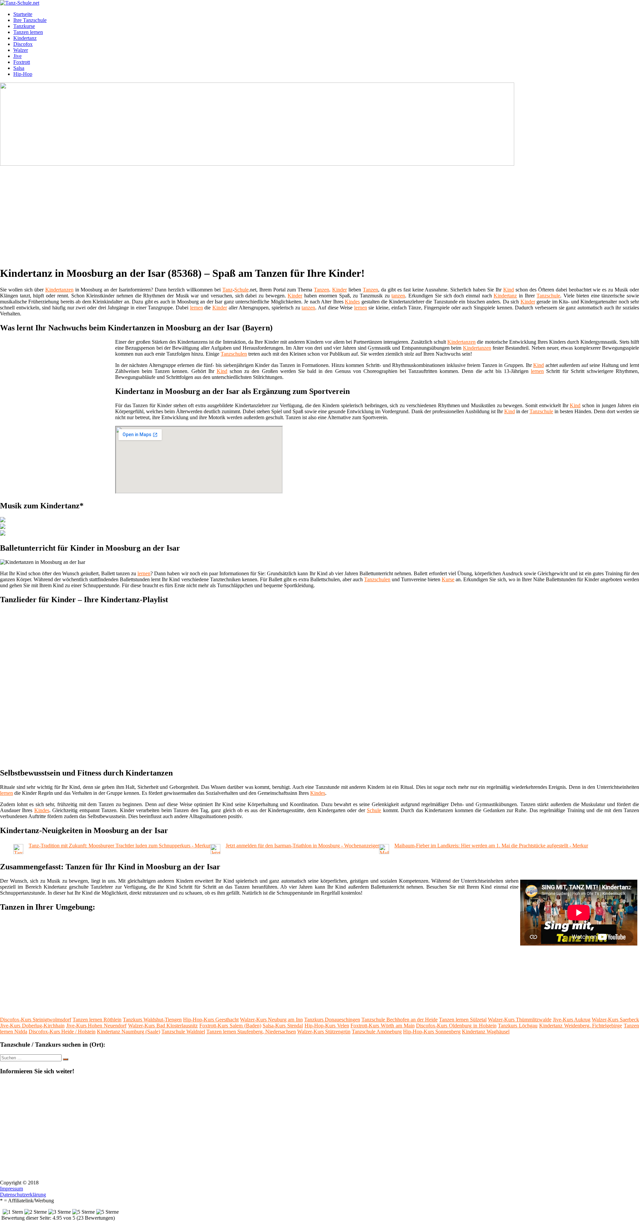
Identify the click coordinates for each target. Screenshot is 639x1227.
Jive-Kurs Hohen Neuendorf (96, 1025)
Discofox (23, 44)
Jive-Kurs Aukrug (571, 1019)
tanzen (398, 295)
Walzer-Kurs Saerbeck (615, 1019)
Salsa (18, 68)
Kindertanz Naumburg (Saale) (128, 1031)
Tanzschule (548, 295)
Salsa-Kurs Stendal (283, 1025)
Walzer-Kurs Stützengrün (323, 1031)
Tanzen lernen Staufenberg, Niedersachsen (251, 1031)
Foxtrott (21, 62)
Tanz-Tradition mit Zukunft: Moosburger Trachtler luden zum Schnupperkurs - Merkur (119, 845)
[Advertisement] (204, 213)
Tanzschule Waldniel (183, 1031)
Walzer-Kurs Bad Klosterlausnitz (163, 1025)
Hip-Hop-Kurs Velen (327, 1025)
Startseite (22, 14)
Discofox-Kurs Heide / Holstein (62, 1031)
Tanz (227, 289)
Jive (17, 56)
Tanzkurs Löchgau (517, 1025)
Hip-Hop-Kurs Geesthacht (211, 1019)
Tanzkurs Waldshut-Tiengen (152, 1019)
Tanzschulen (234, 354)
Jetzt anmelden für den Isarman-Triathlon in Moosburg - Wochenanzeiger (302, 845)
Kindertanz (25, 38)
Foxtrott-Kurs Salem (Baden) (230, 1025)
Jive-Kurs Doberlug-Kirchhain (32, 1025)
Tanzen (321, 289)
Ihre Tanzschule (30, 20)
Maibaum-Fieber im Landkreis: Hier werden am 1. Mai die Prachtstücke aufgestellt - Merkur (491, 845)
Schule (241, 289)
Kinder (339, 289)
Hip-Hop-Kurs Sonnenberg (432, 1031)
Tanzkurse (24, 26)
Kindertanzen (59, 289)
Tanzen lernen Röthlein (97, 1019)
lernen (196, 307)
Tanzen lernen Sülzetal (463, 1019)
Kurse (448, 579)
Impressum (11, 1188)
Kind (508, 289)
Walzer (20, 50)
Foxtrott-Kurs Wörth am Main (382, 1025)
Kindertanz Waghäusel (486, 1031)
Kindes (352, 301)
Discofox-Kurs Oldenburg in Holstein (456, 1025)
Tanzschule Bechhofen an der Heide (399, 1019)
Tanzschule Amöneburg (377, 1031)
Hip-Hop (22, 74)
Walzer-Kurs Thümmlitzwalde (519, 1019)
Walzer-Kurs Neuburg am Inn (271, 1019)
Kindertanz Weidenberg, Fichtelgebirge (580, 1025)
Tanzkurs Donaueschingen (332, 1019)
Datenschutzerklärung (23, 1194)
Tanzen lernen (28, 32)
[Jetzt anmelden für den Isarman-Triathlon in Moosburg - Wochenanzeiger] (215, 852)
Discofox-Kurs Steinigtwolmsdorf (35, 1019)
